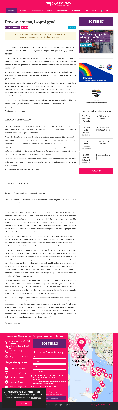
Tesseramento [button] (62, 11)
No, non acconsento (38, 389)
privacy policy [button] (36, 398)
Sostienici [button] (11, 11)
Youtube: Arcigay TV (17, 387)
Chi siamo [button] (23, 11)
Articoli (24, 27)
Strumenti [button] (76, 11)
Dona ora (96, 171)
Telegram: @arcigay (17, 382)
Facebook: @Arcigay (17, 368)
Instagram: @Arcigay (17, 373)
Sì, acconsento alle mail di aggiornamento (45, 386)
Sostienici (96, 21)
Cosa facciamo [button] (37, 11)
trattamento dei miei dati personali (43, 377)
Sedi (86, 11)
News (63, 404)
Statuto (52, 404)
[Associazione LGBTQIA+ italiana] (59, 3)
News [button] (49, 11)
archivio (72, 27)
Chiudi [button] (24, 404)
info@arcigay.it (15, 357)
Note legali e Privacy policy (100, 404)
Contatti (94, 11)
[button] (107, 10)
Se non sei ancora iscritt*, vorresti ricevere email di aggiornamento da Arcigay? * (49, 383)
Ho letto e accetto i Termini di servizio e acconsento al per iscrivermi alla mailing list (48, 377)
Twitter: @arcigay (16, 377)
